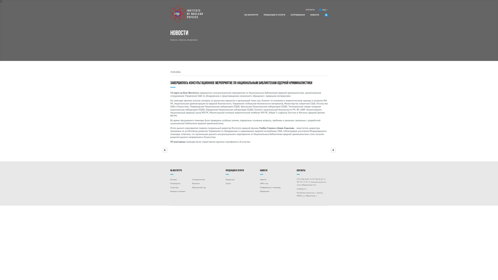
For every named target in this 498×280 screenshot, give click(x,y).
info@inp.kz (301, 189)
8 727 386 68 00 (303, 179)
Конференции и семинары (270, 187)
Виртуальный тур (199, 187)
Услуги (228, 183)
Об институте (251, 14)
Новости (314, 14)
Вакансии (196, 183)
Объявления (264, 191)
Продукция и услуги (274, 14)
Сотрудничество (198, 179)
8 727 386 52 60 (317, 179)
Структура (174, 187)
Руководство (175, 183)
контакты (310, 10)
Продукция (230, 179)
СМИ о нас (264, 183)
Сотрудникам (298, 14)
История (173, 179)
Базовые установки (177, 191)
